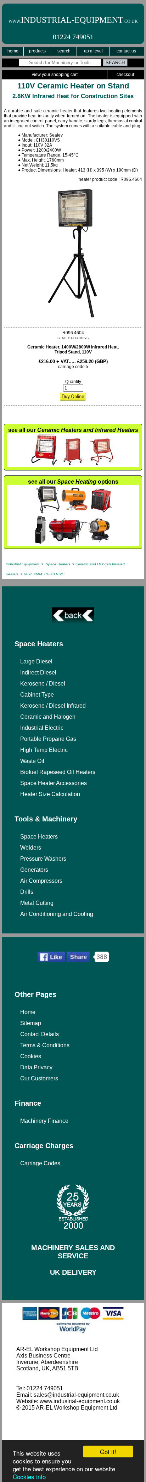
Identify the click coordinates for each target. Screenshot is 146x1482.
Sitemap (30, 1023)
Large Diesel (36, 661)
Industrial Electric (41, 728)
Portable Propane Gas (48, 739)
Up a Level (93, 51)
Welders (30, 848)
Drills (26, 892)
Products (37, 51)
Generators (34, 870)
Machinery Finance (44, 1121)
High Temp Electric (44, 750)
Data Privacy (36, 1067)
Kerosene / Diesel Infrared (53, 706)
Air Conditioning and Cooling (56, 914)
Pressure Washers (43, 859)
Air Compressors (41, 881)
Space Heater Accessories (53, 783)
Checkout (125, 74)
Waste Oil (32, 761)
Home (12, 51)
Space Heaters (39, 644)
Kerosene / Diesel (42, 684)
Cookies (30, 1056)
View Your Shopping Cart (55, 74)
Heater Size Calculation (50, 794)
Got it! (108, 1451)
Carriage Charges (44, 1146)
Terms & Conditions (44, 1045)
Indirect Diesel (38, 672)
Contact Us (126, 51)
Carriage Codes (40, 1163)
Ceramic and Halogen (47, 717)
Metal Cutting (37, 903)
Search (64, 51)
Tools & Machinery (46, 819)
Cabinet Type (37, 695)
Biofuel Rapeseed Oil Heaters (57, 772)
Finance (28, 1103)
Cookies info (29, 1476)
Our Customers (39, 1078)
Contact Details (39, 1034)
